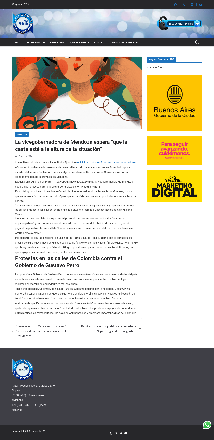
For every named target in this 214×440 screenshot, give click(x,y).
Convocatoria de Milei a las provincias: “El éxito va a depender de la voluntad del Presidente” (42, 331)
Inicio (17, 42)
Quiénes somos (79, 42)
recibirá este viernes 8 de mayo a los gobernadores (106, 162)
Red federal (57, 42)
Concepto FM (38, 431)
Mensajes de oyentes (125, 42)
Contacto (100, 42)
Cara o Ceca (21, 134)
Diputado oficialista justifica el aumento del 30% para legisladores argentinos (109, 328)
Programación (36, 42)
